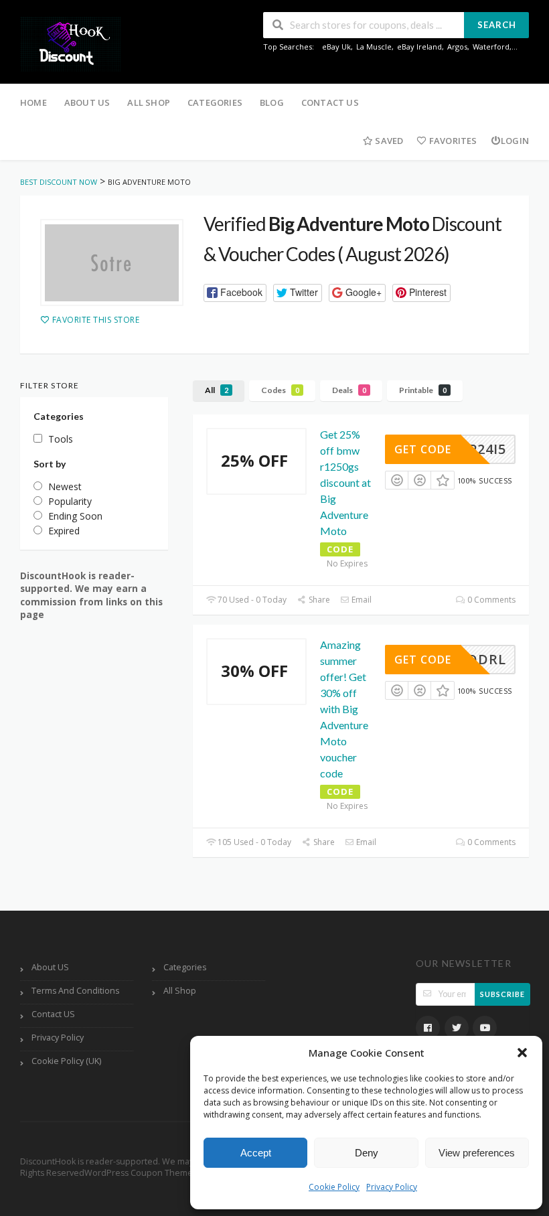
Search (496, 24)
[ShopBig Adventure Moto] (111, 262)
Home (33, 102)
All (216, 390)
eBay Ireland (419, 47)
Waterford (491, 47)
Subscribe (502, 994)
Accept (255, 1152)
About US (87, 102)
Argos (457, 47)
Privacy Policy (391, 1187)
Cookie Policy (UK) (66, 1061)
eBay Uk (336, 47)
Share (318, 599)
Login (515, 141)
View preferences (477, 1152)
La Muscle (374, 47)
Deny (366, 1152)
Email (360, 599)
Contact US (330, 102)
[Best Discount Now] (70, 43)
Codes (280, 390)
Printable (423, 390)
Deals (349, 390)
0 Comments (490, 599)
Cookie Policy (334, 1187)
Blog (272, 102)
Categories (214, 102)
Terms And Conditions (75, 990)
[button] (522, 1052)
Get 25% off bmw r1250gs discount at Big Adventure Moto (345, 482)
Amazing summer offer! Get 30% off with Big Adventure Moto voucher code (344, 708)
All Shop (148, 102)
